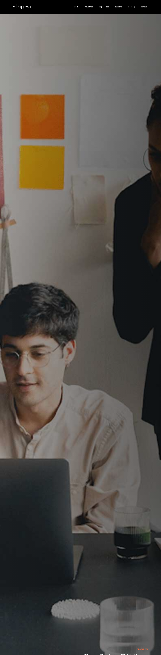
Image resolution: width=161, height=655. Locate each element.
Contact (144, 7)
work (76, 7)
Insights (118, 7)
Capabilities (104, 7)
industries (88, 7)
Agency (131, 7)
